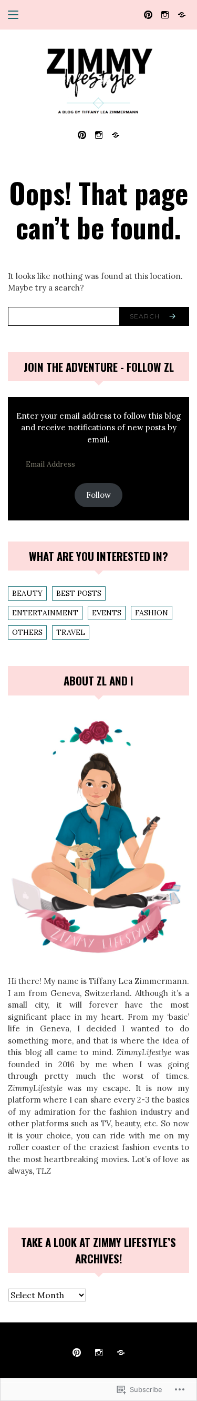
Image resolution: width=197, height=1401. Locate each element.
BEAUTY (27, 593)
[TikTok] (181, 14)
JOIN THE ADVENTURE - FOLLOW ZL (99, 367)
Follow (98, 495)
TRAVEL (70, 632)
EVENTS (106, 612)
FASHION (151, 612)
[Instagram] (165, 14)
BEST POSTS (78, 593)
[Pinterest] (148, 14)
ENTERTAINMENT (45, 612)
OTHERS (27, 632)
